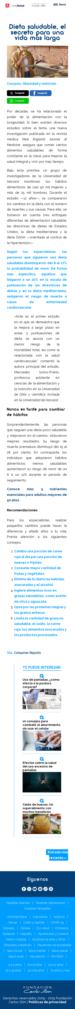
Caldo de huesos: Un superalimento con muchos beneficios (38, 808)
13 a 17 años (56, 965)
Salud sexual (60, 950)
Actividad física (17, 917)
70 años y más (60, 970)
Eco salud (42, 928)
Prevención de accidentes (54, 945)
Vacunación (37, 956)
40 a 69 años (35, 970)
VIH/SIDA (57, 956)
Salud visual (16, 956)
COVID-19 (57, 922)
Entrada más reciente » (58, 855)
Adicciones (40, 917)
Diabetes (9, 928)
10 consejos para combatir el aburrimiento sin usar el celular (41, 725)
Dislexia (25, 928)
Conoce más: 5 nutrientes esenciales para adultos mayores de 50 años (37, 494)
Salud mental (37, 950)
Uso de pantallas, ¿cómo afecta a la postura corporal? (41, 683)
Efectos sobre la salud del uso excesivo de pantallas (39, 766)
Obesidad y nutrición (39, 83)
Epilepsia (9, 934)
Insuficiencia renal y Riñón (49, 939)
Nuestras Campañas (37, 908)
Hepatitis (26, 934)
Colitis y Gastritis (34, 922)
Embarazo (62, 928)
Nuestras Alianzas (18, 903)
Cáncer (12, 922)
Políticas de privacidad (47, 1002)
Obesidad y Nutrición (17, 945)
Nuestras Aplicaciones (50, 903)
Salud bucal (14, 950)
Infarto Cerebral (16, 939)
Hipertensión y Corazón (53, 934)
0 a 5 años (15, 965)
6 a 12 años (35, 965)
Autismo (59, 917)
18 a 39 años (13, 970)
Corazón (14, 83)
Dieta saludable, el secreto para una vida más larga (37, 33)
